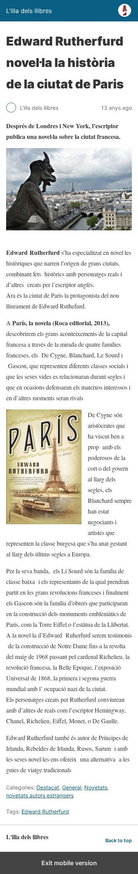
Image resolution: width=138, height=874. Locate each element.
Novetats (95, 787)
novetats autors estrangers (40, 795)
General (71, 787)
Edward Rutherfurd (45, 811)
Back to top (118, 840)
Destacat (47, 787)
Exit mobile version (69, 863)
